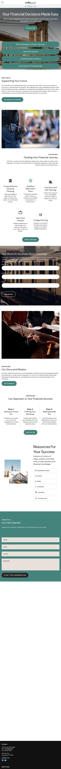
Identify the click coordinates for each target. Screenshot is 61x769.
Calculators (41, 492)
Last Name (5, 273)
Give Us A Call (30, 28)
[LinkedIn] (5, 760)
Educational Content (43, 470)
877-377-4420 (11, 747)
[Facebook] (3, 760)
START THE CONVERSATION (15, 575)
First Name (5, 264)
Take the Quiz (8, 294)
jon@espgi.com (6, 757)
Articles (39, 476)
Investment (40, 486)
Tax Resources (42, 498)
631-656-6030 (9, 749)
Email (3, 282)
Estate (39, 481)
